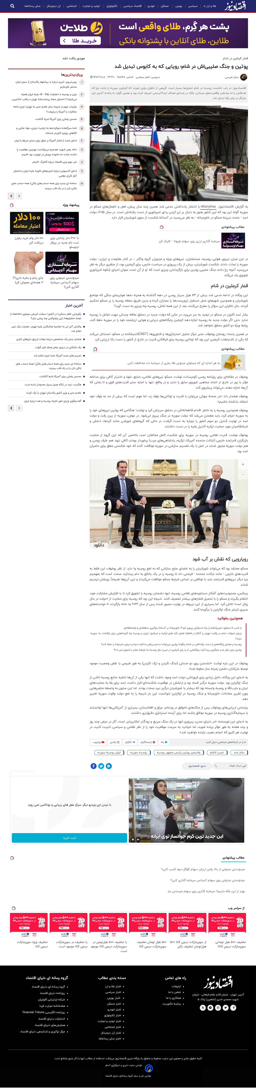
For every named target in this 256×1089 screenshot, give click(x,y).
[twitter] (225, 1008)
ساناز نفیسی (232, 77)
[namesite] (235, 6)
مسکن (165, 6)
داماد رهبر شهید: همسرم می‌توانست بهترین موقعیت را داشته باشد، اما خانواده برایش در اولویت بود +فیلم (47, 152)
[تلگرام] (109, 766)
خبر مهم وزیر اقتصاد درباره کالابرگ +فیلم (55, 162)
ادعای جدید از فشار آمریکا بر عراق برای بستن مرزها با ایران (45, 140)
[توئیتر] (101, 766)
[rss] (203, 1008)
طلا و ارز (211, 6)
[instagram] (218, 1008)
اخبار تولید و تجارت (109, 1021)
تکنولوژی (112, 6)
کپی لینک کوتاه (238, 765)
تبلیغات (176, 986)
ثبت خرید (69, 838)
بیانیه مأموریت (171, 1004)
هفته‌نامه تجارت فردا (52, 1006)
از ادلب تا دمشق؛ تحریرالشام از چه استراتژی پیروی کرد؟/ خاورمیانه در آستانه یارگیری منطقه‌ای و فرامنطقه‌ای (183, 628)
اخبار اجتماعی (113, 1027)
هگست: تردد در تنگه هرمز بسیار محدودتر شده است (53, 385)
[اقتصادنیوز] (218, 983)
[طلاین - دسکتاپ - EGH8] (128, 33)
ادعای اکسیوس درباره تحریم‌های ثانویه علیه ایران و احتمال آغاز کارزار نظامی (45, 173)
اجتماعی (72, 6)
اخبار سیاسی (143, 77)
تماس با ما (174, 992)
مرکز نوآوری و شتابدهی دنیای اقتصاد (42, 1032)
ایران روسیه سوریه (109, 752)
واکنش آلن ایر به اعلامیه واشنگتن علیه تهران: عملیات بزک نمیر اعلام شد (46, 329)
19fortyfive (208, 207)
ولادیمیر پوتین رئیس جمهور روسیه (178, 752)
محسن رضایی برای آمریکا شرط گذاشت (56, 119)
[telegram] (210, 1008)
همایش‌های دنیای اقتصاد (50, 1025)
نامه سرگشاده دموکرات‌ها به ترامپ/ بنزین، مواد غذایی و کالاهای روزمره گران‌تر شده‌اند (46, 130)
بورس (178, 6)
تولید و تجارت (92, 6)
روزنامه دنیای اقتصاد (52, 993)
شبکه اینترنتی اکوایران (51, 1000)
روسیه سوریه (138, 752)
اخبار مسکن (114, 1004)
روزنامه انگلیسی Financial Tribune (44, 1012)
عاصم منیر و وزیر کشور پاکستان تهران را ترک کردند (53, 393)
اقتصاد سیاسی (132, 6)
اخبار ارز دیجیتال (111, 1033)
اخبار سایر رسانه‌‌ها (110, 1039)
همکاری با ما (173, 998)
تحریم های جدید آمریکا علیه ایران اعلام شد (57, 356)
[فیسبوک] (94, 766)
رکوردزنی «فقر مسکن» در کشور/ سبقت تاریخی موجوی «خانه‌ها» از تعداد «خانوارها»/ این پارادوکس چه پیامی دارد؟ (45, 316)
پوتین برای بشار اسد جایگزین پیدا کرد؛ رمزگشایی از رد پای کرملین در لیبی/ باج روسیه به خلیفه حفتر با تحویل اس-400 (178, 650)
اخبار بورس (114, 998)
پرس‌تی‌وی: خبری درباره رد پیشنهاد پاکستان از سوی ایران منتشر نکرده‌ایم (46, 84)
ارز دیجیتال (54, 6)
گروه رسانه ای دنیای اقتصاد (48, 987)
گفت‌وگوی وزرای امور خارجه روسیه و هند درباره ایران (52, 401)
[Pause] (132, 839)
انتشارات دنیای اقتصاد (51, 1019)
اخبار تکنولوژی (112, 1015)
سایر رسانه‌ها (33, 6)
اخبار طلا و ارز (113, 986)
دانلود (99, 545)
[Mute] (138, 839)
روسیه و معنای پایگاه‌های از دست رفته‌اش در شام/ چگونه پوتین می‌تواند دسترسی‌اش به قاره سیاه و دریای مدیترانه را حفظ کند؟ (171, 644)
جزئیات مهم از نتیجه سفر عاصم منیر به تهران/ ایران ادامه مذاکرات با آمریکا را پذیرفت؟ (45, 109)
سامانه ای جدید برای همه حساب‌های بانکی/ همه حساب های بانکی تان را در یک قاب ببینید (44, 186)
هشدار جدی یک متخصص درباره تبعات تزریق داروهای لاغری (48, 339)
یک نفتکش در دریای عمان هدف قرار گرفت (58, 347)
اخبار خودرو (114, 1010)
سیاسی (193, 6)
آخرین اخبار (74, 305)
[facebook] (233, 1008)
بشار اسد (239, 752)
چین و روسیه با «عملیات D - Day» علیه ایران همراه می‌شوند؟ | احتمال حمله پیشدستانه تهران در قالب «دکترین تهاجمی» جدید (44, 97)
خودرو (151, 6)
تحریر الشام (217, 752)
